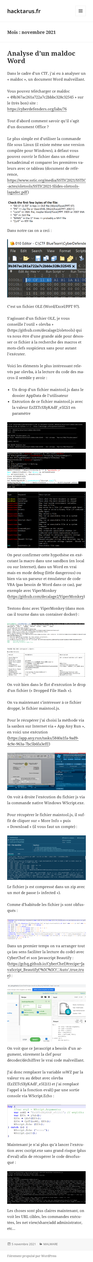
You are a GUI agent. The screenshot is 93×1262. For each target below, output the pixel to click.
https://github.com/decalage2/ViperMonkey (46, 596)
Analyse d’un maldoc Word (41, 57)
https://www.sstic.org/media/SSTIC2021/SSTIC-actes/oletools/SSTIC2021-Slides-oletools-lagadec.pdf (46, 186)
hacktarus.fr (24, 11)
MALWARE (50, 1244)
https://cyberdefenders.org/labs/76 (37, 108)
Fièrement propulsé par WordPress (31, 1256)
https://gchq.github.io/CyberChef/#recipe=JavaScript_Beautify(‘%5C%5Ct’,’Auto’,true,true (45, 969)
